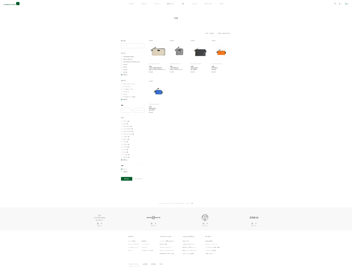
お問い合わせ (209, 253)
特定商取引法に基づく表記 (167, 253)
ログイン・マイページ (211, 244)
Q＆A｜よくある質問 (188, 253)
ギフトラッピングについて (167, 250)
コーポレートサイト (133, 264)
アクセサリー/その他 (147, 250)
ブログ (221, 3)
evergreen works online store (166, 203)
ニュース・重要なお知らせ (167, 241)
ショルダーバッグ (133, 247)
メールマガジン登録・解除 (213, 247)
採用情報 (153, 264)
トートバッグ (145, 244)
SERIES (188, 203)
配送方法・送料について (189, 247)
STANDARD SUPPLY (179, 203)
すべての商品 (131, 241)
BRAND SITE (99, 225)
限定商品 (144, 241)
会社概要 (145, 264)
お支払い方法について (189, 244)
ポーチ (130, 250)
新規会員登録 (209, 241)
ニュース (194, 3)
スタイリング (208, 3)
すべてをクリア (139, 178)
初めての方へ (186, 241)
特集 (183, 3)
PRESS (161, 264)
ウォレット (145, 247)
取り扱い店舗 (163, 244)
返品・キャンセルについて (190, 250)
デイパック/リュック (134, 244)
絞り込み (126, 178)
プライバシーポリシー (166, 247)
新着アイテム (170, 3)
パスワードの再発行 (211, 250)
